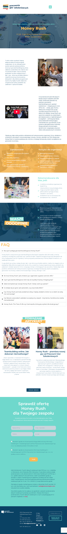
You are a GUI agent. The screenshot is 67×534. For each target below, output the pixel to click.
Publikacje (39, 517)
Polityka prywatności (40, 520)
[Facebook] (40, 525)
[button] (50, 7)
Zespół (38, 515)
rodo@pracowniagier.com (46, 486)
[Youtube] (37, 525)
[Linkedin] (44, 525)
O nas (38, 513)
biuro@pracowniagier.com (32, 523)
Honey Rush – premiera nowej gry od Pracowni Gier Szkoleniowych (50, 353)
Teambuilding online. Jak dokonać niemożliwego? (16, 352)
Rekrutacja (39, 519)
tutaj (25, 496)
